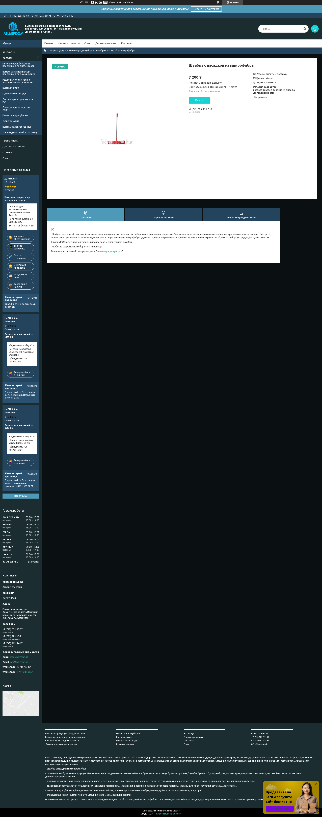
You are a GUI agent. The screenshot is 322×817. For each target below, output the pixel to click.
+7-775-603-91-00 (260, 737)
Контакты (126, 43)
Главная (48, 43)
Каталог (7, 57)
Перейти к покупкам (206, 8)
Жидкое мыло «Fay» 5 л (22, 345)
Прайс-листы (10, 140)
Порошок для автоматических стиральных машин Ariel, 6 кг (19, 211)
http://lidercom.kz (19, 657)
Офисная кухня (11, 121)
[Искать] (305, 29)
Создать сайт (116, 2)
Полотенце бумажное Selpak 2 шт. (21, 220)
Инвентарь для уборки (81, 50)
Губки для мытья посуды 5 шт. (18, 360)
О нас (87, 43)
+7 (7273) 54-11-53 (260, 733)
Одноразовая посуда (14, 93)
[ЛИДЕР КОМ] (13, 28)
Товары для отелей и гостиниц (20, 132)
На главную (189, 733)
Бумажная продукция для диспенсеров (65, 737)
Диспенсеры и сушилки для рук (18, 100)
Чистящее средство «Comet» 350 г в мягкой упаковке (21, 352)
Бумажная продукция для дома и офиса (65, 733)
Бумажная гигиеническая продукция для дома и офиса (19, 72)
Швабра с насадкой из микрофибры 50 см (21, 442)
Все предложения (125, 744)
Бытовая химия (11, 87)
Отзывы (7, 152)
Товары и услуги (57, 50)
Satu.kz (176, 811)
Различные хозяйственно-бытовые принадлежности (18, 80)
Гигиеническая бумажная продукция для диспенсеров (19, 64)
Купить (199, 100)
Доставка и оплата (105, 43)
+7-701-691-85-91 (260, 740)
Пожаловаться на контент (168, 814)
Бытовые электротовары (17, 126)
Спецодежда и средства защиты (16, 108)
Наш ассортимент (68, 43)
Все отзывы (21, 496)
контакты (9, 52)
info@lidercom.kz (19, 662)
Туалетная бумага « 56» (22, 225)
